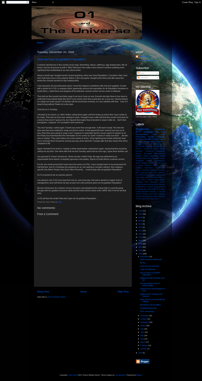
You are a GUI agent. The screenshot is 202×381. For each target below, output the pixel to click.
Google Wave (144, 177)
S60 (149, 189)
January (143, 349)
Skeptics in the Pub (157, 191)
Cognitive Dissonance (144, 168)
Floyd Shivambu (159, 172)
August (143, 326)
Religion (139, 156)
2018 (140, 214)
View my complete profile (145, 60)
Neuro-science (159, 153)
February (144, 345)
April (142, 339)
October (143, 319)
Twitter (162, 156)
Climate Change (159, 165)
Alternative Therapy (158, 158)
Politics (149, 144)
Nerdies (143, 184)
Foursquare (161, 151)
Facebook (149, 151)
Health (160, 177)
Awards (151, 163)
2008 (140, 244)
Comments (143, 78)
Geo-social (148, 153)
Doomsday (144, 172)
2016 (140, 217)
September (144, 322)
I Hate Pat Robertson (148, 269)
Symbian (138, 196)
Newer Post (43, 291)
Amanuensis (140, 160)
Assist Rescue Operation (149, 266)
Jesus (144, 179)
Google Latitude (155, 175)
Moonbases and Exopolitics (150, 305)
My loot (143, 263)
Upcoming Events (152, 199)
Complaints (160, 129)
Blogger (139, 375)
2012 (149, 158)
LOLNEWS (139, 182)
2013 (140, 227)
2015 (140, 221)
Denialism (154, 170)
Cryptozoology (160, 168)
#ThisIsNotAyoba (141, 158)
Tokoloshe (161, 196)
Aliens (153, 141)
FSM (150, 172)
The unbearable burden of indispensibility (150, 284)
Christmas (148, 165)
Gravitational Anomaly (148, 308)
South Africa (153, 194)
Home (40, 42)
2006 (140, 250)
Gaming (138, 153)
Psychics (139, 141)
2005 (140, 254)
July (142, 329)
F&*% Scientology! (147, 311)
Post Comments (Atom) (57, 297)
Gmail (144, 175)
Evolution (139, 151)
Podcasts (161, 139)
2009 (140, 240)
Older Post (123, 291)
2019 (140, 211)
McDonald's (154, 182)
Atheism (149, 160)
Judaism (150, 179)
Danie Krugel (159, 148)
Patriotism (161, 184)
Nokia (156, 184)
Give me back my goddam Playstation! (61, 59)
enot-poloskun (120, 375)
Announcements (142, 134)
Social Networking (151, 156)
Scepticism (142, 129)
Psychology (139, 189)
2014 (140, 224)
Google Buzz (141, 144)
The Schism (154, 196)
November (144, 316)
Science (146, 141)
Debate (138, 170)
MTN (146, 182)
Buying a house (146, 146)
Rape (145, 189)
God (147, 175)
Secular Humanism (156, 137)
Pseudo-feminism (159, 187)
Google (154, 139)
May (142, 335)
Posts (141, 73)
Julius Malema (159, 179)
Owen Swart (144, 56)
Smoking (145, 194)
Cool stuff (159, 134)
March (143, 342)
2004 (140, 353)
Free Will (139, 175)
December (144, 257)
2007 (140, 247)
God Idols (147, 139)
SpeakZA (162, 194)
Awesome (157, 163)
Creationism (160, 141)
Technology (145, 196)
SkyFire (138, 194)
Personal (138, 187)
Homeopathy (141, 137)
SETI (158, 189)
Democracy (146, 170)
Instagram (148, 132)
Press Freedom (147, 187)
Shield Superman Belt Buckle (151, 259)
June (142, 332)
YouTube (139, 139)
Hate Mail (153, 177)
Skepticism (145, 191)
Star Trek (160, 132)
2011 (140, 234)
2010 (140, 237)
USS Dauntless (141, 199)
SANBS (153, 189)
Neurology (150, 184)
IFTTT (138, 132)
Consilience (148, 148)
